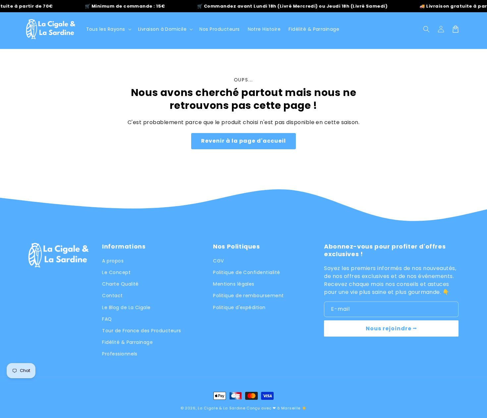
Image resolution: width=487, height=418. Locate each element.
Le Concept (116, 272)
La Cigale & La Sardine (221, 408)
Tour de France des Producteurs (141, 330)
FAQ (107, 319)
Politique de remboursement (248, 295)
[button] (165, 29)
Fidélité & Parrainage (127, 342)
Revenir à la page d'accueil (243, 141)
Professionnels (119, 353)
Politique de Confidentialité (246, 272)
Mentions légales (233, 284)
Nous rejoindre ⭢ (391, 328)
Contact (112, 295)
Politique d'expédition (239, 307)
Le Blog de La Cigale (126, 307)
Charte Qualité (120, 284)
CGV (218, 260)
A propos (113, 260)
